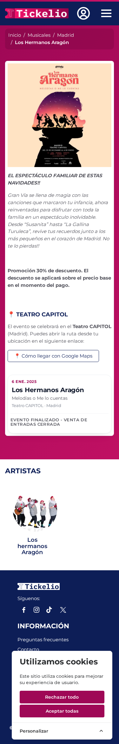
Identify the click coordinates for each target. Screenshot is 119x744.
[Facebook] (23, 610)
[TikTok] (49, 610)
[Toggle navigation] (106, 13)
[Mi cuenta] (85, 13)
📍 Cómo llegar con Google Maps (53, 356)
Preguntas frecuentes (43, 640)
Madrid (65, 35)
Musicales (39, 35)
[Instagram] (36, 610)
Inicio (14, 35)
